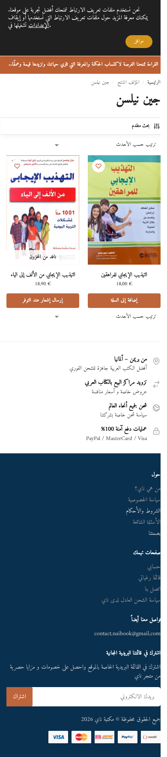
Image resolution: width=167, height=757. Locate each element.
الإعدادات (38, 26)
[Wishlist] (98, 166)
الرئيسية (154, 82)
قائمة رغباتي (149, 578)
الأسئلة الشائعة (147, 522)
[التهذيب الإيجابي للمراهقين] (124, 210)
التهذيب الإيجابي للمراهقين (124, 275)
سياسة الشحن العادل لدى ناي (131, 600)
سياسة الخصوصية (144, 500)
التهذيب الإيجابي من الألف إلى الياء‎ (43, 275)
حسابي (154, 566)
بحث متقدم (140, 126)
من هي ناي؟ (148, 488)
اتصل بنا (153, 589)
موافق (139, 41)
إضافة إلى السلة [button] (124, 300)
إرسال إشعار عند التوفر (43, 300)
